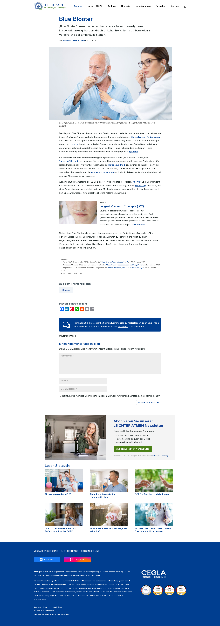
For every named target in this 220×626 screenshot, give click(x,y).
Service (175, 6)
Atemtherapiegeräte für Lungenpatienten (102, 496)
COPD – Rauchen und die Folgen (152, 494)
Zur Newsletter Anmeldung (132, 449)
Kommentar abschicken (148, 402)
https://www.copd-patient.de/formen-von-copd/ (126, 268)
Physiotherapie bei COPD (58, 494)
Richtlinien (123, 326)
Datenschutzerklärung (160, 456)
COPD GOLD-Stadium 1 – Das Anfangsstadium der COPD (60, 530)
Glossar (66, 290)
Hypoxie (74, 144)
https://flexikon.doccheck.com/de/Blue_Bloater (124, 265)
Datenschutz (50, 611)
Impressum (38, 611)
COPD (99, 6)
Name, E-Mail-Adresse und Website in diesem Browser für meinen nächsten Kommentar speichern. (111, 395)
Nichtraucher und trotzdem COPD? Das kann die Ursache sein (153, 530)
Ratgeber (161, 6)
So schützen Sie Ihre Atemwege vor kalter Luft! (108, 530)
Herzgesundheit (116, 164)
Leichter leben (143, 6)
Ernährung (140, 185)
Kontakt (46, 607)
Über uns (37, 607)
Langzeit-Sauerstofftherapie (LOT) (122, 206)
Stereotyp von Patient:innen (146, 137)
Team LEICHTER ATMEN (74, 40)
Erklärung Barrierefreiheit (44, 614)
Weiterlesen (139, 224)
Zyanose (133, 151)
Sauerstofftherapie (69, 161)
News (90, 6)
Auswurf (137, 181)
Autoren (78, 6)
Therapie (125, 6)
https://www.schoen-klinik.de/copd (114, 262)
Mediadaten (57, 607)
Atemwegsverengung (102, 172)
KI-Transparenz (63, 614)
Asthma (112, 6)
